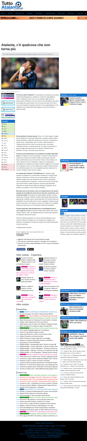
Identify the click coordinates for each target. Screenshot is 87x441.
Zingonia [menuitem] (29, 13)
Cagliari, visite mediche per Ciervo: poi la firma (34, 322)
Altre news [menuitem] (61, 13)
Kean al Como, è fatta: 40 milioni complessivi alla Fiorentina (38, 403)
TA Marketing (65, 160)
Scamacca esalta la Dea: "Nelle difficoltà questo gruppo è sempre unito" (41, 368)
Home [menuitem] (3, 13)
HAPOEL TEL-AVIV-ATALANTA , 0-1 (42, 389)
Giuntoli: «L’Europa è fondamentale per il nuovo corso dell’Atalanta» (40, 391)
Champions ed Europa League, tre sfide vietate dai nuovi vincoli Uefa (40, 409)
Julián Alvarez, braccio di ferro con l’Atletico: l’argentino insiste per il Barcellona (43, 324)
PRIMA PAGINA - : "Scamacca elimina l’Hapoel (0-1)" (42, 346)
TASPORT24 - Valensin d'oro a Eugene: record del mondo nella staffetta (77, 336)
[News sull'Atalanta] (12, 5)
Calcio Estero (65, 290)
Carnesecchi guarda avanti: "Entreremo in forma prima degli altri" (39, 366)
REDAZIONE (32, 426)
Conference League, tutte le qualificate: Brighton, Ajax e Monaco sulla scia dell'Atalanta (46, 358)
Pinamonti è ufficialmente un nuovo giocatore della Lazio (37, 399)
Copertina (23, 232)
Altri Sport (64, 331)
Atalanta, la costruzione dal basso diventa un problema (36, 340)
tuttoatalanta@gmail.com (62, 433)
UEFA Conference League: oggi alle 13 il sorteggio (35, 338)
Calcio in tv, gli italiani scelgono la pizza (32, 332)
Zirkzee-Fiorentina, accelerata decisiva (31, 336)
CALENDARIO (40, 426)
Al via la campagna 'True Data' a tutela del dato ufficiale (36, 314)
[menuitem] (85, 13)
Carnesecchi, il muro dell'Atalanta (30, 342)
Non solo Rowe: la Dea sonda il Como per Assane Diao (41, 328)
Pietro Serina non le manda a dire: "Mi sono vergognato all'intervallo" (40, 356)
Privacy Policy (49, 423)
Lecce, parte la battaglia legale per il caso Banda (34, 330)
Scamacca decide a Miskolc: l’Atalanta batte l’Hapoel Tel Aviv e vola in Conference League (47, 385)
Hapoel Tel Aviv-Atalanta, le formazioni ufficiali (34, 393)
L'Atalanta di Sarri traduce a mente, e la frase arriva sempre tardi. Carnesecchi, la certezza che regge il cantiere (26, 271)
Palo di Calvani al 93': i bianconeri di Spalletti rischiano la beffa (76, 309)
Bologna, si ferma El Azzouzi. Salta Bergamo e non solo (36, 405)
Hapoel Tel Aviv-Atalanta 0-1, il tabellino (32, 387)
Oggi (62, 213)
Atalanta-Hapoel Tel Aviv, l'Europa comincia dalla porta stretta (28, 279)
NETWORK (25, 426)
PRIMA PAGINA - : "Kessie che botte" (37, 344)
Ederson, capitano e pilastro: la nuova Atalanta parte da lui (27, 288)
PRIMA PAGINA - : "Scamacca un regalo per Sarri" (38, 350)
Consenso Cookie (40, 423)
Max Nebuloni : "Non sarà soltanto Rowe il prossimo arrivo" (39, 379)
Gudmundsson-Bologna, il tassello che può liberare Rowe (42, 318)
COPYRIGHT (62, 426)
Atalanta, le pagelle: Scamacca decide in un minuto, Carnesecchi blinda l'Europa (47, 354)
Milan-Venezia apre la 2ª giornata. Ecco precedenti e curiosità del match (41, 320)
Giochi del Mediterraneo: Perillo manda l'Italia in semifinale (37, 407)
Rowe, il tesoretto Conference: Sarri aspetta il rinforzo (41, 375)
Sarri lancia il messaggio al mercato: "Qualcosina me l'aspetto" (38, 377)
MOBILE (53, 426)
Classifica (5, 121)
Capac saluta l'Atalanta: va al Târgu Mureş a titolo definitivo (40, 316)
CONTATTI (47, 426)
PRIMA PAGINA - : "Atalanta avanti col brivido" (39, 352)
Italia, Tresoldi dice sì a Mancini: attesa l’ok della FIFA (36, 326)
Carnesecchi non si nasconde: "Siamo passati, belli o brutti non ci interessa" (42, 381)
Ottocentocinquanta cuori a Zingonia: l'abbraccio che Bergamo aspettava (51, 288)
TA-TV (63, 304)
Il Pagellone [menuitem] (39, 13)
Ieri (65, 213)
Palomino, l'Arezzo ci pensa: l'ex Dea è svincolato (35, 360)
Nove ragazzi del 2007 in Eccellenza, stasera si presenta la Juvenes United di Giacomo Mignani (48, 415)
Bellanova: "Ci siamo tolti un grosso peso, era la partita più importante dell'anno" (44, 364)
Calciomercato (65, 317)
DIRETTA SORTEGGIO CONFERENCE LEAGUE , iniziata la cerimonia (51, 312)
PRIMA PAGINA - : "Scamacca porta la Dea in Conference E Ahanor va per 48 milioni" (52, 348)
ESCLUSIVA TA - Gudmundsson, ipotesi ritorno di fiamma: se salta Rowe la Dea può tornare (51, 411)
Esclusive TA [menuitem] (19, 13)
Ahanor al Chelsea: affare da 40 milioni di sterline (39, 397)
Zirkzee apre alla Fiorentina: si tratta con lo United (35, 401)
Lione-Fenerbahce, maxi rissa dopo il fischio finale (35, 395)
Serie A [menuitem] (10, 13)
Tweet (31, 249)
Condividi (22, 249)
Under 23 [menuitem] (80, 13)
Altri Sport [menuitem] (71, 13)
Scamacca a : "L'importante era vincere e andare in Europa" (39, 383)
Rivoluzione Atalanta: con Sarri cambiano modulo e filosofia (50, 269)
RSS (57, 426)
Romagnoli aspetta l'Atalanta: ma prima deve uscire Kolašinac (43, 413)
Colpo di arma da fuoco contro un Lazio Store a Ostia (35, 334)
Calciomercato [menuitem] (50, 13)
